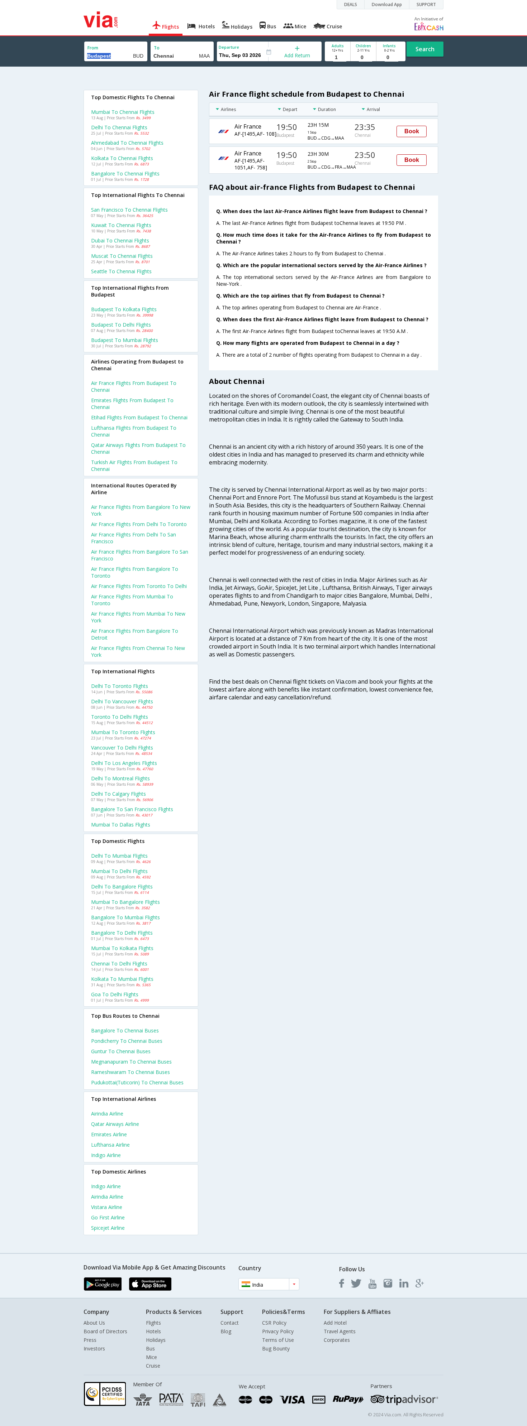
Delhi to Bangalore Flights (122, 886)
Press (90, 1339)
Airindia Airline (107, 1113)
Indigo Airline (106, 1155)
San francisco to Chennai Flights (129, 209)
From (92, 48)
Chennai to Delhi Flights (119, 963)
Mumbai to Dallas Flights (120, 824)
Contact (229, 1322)
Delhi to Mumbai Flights (119, 855)
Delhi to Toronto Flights (119, 686)
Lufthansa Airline (110, 1144)
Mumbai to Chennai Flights (123, 112)
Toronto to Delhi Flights (119, 716)
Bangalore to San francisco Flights (132, 809)
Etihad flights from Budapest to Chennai (139, 417)
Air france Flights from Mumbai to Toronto (132, 600)
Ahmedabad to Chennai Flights (127, 142)
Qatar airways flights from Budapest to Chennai (138, 448)
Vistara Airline (106, 1207)
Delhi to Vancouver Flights (122, 701)
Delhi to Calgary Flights (118, 793)
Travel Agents (340, 1331)
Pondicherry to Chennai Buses (126, 1040)
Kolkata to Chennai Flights (122, 158)
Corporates (337, 1339)
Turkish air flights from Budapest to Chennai (134, 465)
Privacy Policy (278, 1331)
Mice (151, 1357)
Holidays (156, 1339)
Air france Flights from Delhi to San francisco (133, 538)
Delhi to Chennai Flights (119, 127)
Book (411, 131)
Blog (225, 1331)
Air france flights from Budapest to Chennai (133, 386)
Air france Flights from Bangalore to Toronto (134, 572)
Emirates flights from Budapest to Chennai (132, 403)
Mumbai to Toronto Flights (123, 732)
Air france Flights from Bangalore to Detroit (134, 634)
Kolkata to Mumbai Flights (122, 978)
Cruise (153, 1365)
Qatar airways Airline (115, 1124)
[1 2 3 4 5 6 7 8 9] (337, 57)
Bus (150, 1348)
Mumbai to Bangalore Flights (125, 902)
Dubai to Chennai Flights (120, 240)
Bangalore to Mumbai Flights (125, 917)
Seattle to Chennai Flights (121, 271)
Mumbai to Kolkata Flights (122, 948)
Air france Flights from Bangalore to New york (140, 510)
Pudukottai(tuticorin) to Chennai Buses (137, 1082)
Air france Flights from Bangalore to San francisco (139, 555)
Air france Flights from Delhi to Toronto (139, 524)
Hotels (153, 1331)
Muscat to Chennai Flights (122, 255)
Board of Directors (105, 1331)
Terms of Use (278, 1339)
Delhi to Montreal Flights (120, 778)
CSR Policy (274, 1322)
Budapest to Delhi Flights (121, 324)
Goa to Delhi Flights (114, 994)
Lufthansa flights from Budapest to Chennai (133, 431)
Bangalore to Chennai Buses (125, 1030)
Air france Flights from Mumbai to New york (138, 617)
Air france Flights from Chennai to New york (138, 651)
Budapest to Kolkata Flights (124, 309)
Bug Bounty (276, 1348)
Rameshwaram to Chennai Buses (130, 1072)
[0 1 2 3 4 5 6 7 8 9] (363, 57)
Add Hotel (335, 1322)
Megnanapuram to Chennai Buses (131, 1061)
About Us (94, 1322)
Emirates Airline (109, 1134)
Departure (229, 47)
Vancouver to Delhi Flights (122, 747)
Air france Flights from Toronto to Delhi (139, 586)
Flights (153, 1322)
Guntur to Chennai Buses (121, 1051)
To (157, 48)
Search (425, 49)
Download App (387, 4)
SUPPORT (426, 4)
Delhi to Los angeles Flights (124, 763)
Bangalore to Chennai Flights (125, 173)
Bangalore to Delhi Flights (122, 932)
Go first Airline (108, 1217)
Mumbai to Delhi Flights (119, 871)
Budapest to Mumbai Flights (124, 340)
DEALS (350, 4)
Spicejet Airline (108, 1227)
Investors (94, 1348)
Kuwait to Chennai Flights (121, 225)
